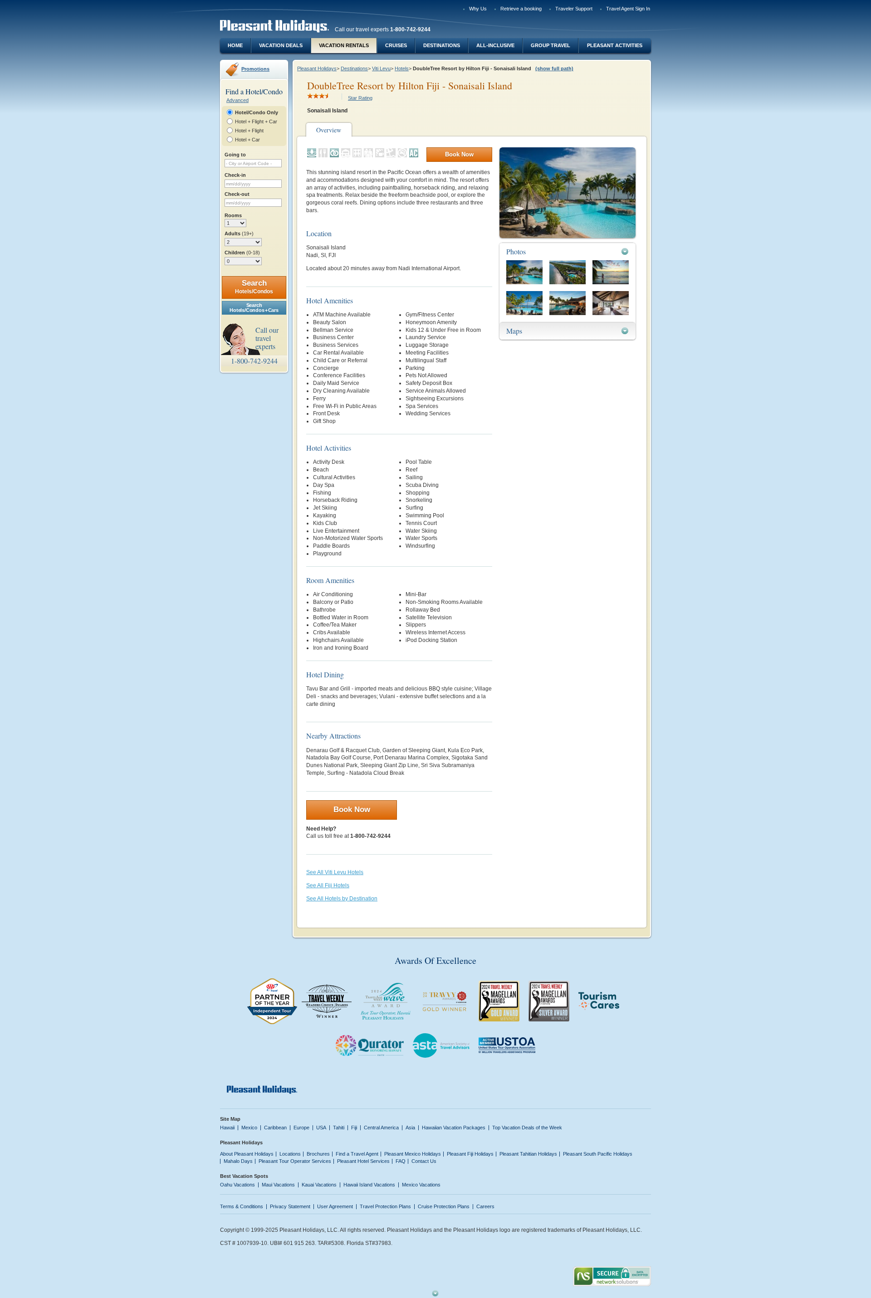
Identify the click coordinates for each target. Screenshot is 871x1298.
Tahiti (338, 1127)
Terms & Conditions (241, 1206)
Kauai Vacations (319, 1184)
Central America (381, 1127)
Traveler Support (573, 8)
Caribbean (275, 1127)
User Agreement (335, 1206)
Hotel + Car (247, 139)
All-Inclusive (495, 45)
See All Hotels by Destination (341, 898)
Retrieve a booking (521, 8)
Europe (301, 1127)
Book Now (459, 154)
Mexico (249, 1127)
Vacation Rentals (344, 45)
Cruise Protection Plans (444, 1206)
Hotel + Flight (249, 130)
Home (235, 45)
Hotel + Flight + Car (256, 121)
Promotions (255, 69)
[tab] (567, 251)
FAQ (401, 1161)
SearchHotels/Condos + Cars (254, 307)
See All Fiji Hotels (327, 885)
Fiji (354, 1127)
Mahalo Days (238, 1161)
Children (242, 252)
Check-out (237, 194)
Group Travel (550, 45)
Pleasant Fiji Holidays (470, 1154)
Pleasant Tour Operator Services (295, 1161)
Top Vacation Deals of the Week (527, 1127)
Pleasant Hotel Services (363, 1161)
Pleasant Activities (614, 45)
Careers (485, 1206)
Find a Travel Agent (357, 1154)
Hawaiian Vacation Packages (453, 1127)
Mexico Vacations (421, 1184)
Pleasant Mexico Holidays (412, 1154)
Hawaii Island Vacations (369, 1184)
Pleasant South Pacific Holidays (597, 1154)
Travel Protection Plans (385, 1206)
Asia (410, 1127)
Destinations (441, 45)
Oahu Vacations (237, 1184)
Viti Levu (381, 68)
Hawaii (227, 1127)
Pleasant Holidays (317, 68)
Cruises (396, 45)
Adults (239, 233)
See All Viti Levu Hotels (334, 872)
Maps (514, 330)
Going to (235, 154)
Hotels (402, 68)
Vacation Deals (281, 45)
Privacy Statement (290, 1206)
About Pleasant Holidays (247, 1154)
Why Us (478, 8)
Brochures (318, 1154)
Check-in (235, 175)
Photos (516, 251)
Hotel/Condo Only (256, 112)
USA (321, 1127)
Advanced (237, 100)
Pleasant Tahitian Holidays (528, 1154)
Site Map (230, 1119)
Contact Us (423, 1161)
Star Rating (360, 98)
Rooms (233, 215)
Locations (290, 1154)
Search (254, 287)
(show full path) (554, 68)
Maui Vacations (278, 1184)
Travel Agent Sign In (628, 8)
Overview (328, 130)
